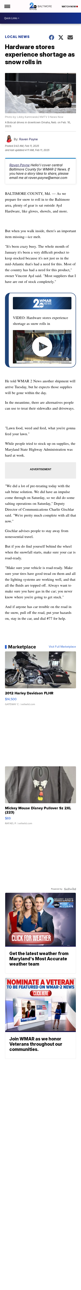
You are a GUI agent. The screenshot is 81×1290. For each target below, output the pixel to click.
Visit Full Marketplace (62, 646)
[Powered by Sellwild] (70, 889)
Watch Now (69, 6)
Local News (17, 37)
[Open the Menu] (7, 6)
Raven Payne (28, 139)
